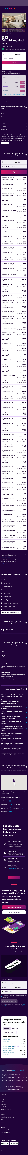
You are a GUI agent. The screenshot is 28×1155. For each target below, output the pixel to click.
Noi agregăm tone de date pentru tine (13, 1077)
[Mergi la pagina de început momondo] (10, 8)
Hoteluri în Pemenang (8, 1048)
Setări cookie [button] (4, 564)
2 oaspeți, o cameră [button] (8, 58)
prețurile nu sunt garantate (18, 1070)
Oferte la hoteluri (9, 1086)
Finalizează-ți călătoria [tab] (9, 1032)
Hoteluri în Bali (14, 1087)
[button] (2, 8)
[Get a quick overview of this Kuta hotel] (26, 108)
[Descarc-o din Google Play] (5, 1143)
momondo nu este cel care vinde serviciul (11, 1075)
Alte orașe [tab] (6, 1028)
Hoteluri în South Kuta (8, 1044)
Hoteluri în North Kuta (8, 1046)
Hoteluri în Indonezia (4, 1087)
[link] (14, 877)
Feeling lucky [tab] (15, 1028)
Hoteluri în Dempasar (8, 1041)
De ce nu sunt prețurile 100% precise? (13, 1080)
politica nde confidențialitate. (17, 1005)
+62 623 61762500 (7, 47)
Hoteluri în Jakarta (7, 1050)
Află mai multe (6, 557)
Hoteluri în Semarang (8, 1054)
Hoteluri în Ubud (7, 1039)
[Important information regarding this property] (26, 644)
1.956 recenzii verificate (18, 49)
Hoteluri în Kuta (22, 1087)
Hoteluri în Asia (17, 1086)
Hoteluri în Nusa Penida (8, 1052)
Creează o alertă (12, 868)
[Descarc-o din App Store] (14, 1143)
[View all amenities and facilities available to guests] (26, 575)
